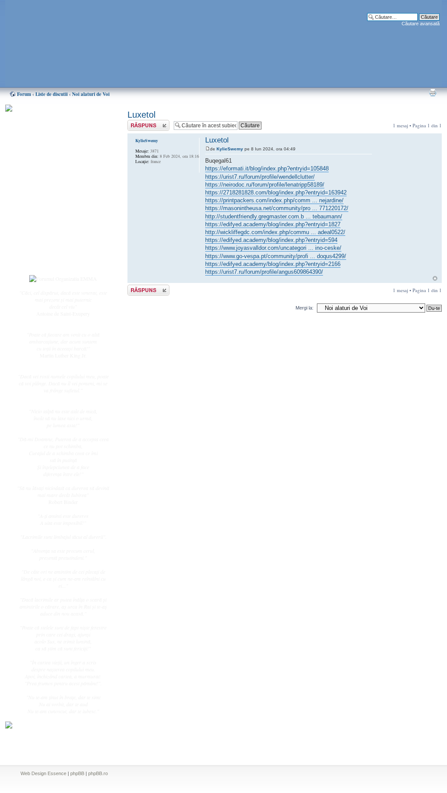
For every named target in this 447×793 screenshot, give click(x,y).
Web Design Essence (43, 773)
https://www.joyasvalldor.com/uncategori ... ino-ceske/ (273, 248)
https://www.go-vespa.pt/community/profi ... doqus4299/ (275, 256)
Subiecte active (49, 197)
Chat (39, 171)
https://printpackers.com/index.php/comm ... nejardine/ (274, 200)
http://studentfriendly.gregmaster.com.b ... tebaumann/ (273, 216)
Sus (435, 278)
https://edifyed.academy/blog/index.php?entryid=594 (271, 240)
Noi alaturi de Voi (91, 94)
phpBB (77, 773)
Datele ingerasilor (52, 206)
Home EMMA (49, 152)
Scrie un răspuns (144, 123)
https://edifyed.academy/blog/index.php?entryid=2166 (272, 264)
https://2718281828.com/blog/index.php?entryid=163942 (276, 192)
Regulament (46, 225)
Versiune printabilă (432, 92)
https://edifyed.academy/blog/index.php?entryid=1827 (272, 224)
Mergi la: (304, 307)
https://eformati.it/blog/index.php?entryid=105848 (267, 168)
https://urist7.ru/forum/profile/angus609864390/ (264, 272)
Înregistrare (46, 251)
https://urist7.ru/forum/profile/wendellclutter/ (260, 177)
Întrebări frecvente (53, 216)
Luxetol (141, 114)
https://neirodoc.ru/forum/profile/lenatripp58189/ (264, 184)
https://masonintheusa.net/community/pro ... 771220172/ (276, 208)
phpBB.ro (98, 773)
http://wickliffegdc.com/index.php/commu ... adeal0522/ (275, 232)
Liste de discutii (51, 94)
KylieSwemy (230, 148)
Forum (24, 94)
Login (40, 261)
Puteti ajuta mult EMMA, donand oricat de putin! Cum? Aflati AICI (58, 123)
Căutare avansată (421, 23)
